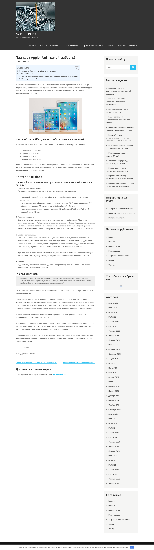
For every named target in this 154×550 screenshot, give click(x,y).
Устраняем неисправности (92, 45)
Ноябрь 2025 (113, 345)
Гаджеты (110, 45)
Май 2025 (112, 373)
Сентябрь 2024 (114, 410)
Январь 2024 (113, 447)
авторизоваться (60, 374)
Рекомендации (71, 45)
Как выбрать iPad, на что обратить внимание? (38, 71)
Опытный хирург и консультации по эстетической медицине (118, 91)
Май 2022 (112, 465)
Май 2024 (112, 428)
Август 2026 (113, 303)
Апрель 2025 (113, 377)
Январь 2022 (113, 484)
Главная (32, 45)
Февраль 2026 (114, 331)
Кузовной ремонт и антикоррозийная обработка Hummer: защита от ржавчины (118, 138)
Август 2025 (113, 359)
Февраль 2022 (114, 479)
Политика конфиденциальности (121, 213)
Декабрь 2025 (114, 340)
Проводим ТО (56, 45)
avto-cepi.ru (26, 34)
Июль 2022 (112, 456)
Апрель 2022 (113, 470)
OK (132, 547)
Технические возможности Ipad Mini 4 (79, 363)
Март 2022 (112, 474)
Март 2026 (112, 326)
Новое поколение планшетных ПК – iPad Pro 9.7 (36, 363)
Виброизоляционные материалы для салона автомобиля (116, 102)
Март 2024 (112, 437)
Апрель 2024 (113, 433)
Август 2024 (113, 414)
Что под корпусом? (29, 79)
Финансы (133, 45)
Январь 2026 (113, 336)
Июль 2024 (112, 419)
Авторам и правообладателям (120, 209)
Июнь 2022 (112, 460)
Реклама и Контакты (116, 218)
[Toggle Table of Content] (75, 68)
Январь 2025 (113, 391)
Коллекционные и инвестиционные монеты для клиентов (118, 120)
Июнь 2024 (112, 423)
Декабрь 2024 (114, 396)
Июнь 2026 (112, 312)
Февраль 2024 (114, 442)
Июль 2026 (112, 308)
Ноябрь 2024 (113, 400)
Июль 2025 (112, 363)
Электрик (122, 45)
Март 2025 (112, 382)
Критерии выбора (26, 74)
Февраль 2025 (114, 386)
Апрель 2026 (113, 322)
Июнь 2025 (112, 368)
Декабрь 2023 (114, 451)
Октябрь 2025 (114, 349)
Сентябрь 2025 (114, 354)
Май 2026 (112, 317)
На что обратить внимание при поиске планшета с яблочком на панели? (50, 76)
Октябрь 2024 (114, 405)
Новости (43, 45)
